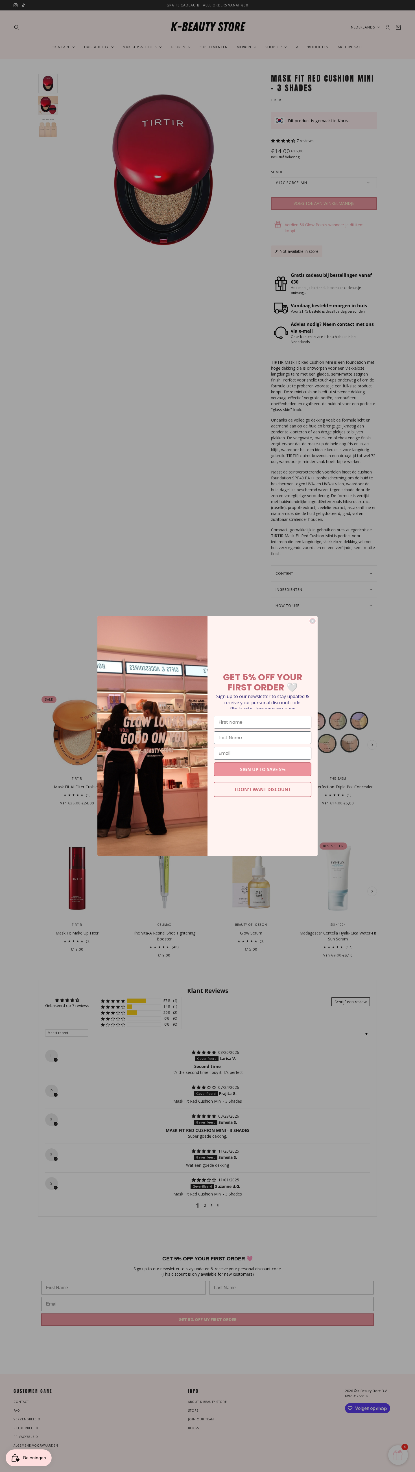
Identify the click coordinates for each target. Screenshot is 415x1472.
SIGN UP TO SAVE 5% (262, 769)
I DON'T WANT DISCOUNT (263, 789)
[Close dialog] (312, 621)
